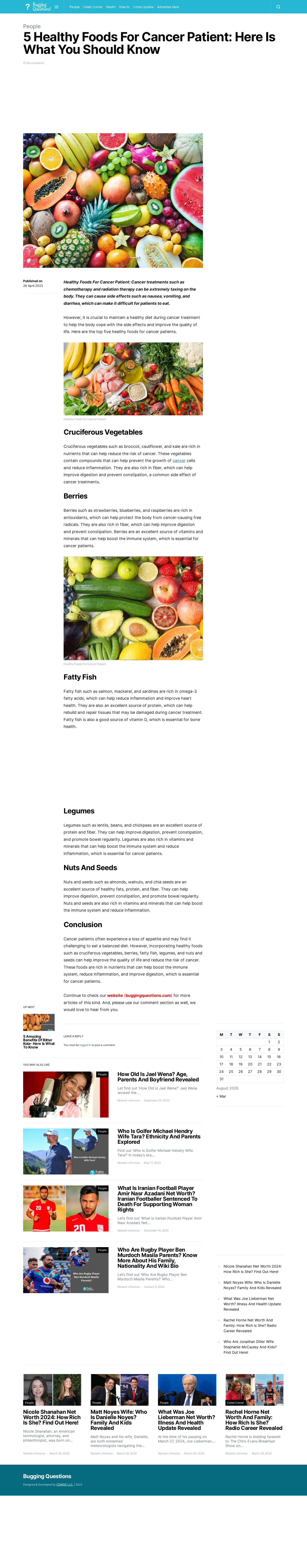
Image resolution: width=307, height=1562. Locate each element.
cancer (179, 460)
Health (111, 7)
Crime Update (143, 7)
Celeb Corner (92, 7)
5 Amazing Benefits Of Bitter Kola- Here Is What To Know (39, 1041)
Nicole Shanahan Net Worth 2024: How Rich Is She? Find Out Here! (253, 1269)
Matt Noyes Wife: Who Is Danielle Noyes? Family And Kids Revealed (252, 1285)
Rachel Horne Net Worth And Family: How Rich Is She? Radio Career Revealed (250, 1325)
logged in (85, 1045)
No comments (35, 63)
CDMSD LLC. (64, 1484)
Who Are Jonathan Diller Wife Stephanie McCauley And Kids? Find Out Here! (250, 1347)
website (115, 995)
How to (124, 7)
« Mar (221, 1096)
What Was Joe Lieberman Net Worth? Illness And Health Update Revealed (252, 1303)
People (74, 7)
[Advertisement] (113, 101)
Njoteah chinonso (129, 1100)
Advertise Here (168, 7)
